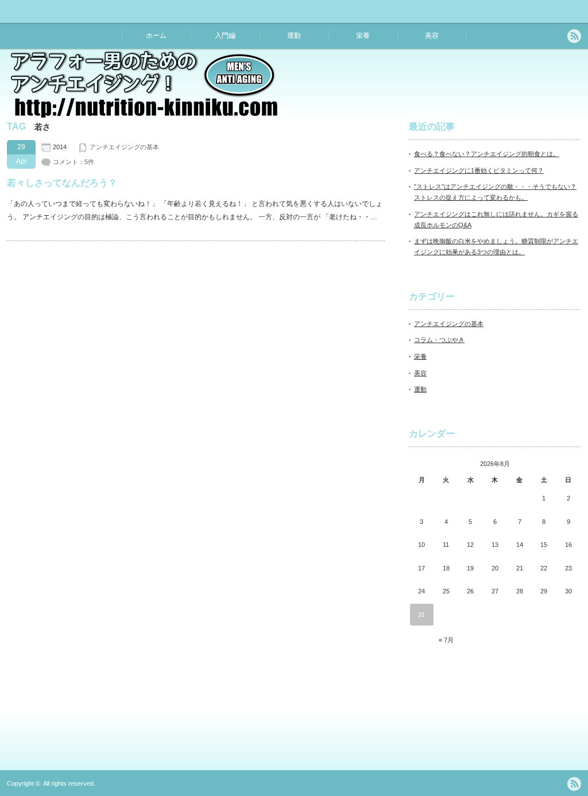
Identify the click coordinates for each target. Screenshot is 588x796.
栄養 (363, 36)
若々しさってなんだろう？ (62, 183)
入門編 (225, 36)
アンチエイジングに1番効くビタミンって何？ (479, 170)
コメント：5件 (73, 161)
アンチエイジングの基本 (124, 146)
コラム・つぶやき (439, 339)
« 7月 (446, 639)
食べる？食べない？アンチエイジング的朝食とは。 (486, 153)
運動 (294, 36)
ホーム (156, 36)
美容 (432, 36)
